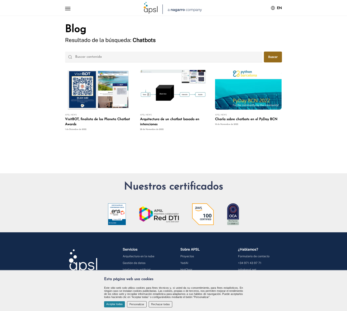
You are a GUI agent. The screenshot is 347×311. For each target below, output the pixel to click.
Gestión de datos (134, 263)
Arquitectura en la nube (138, 256)
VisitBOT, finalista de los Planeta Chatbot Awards (97, 122)
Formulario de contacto (253, 256)
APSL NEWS (71, 115)
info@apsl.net (247, 269)
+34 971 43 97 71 (249, 263)
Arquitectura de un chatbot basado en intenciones (169, 122)
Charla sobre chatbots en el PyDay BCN (246, 119)
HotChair (186, 269)
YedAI (184, 263)
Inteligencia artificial (137, 269)
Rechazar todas (160, 304)
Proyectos (187, 256)
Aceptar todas (114, 304)
